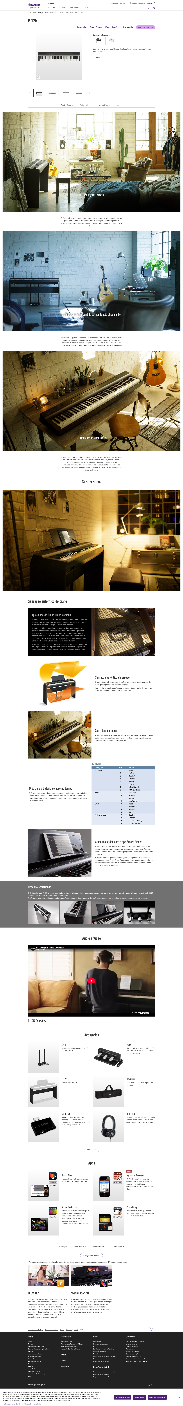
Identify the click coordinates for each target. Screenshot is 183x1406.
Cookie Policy (37, 1404)
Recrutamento (130, 1349)
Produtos (51, 7)
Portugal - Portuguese (138, 3)
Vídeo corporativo (131, 1344)
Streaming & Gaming (34, 1371)
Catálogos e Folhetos (99, 1351)
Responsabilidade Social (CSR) (135, 1361)
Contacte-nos (97, 1341)
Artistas (62, 7)
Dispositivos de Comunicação (37, 1374)
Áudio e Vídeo (85, 105)
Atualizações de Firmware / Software (104, 1356)
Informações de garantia (100, 1344)
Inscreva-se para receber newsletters (104, 1372)
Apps (119, 105)
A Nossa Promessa (132, 1346)
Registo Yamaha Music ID (101, 1367)
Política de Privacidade (23, 1404)
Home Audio (31, 1369)
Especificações (112, 27)
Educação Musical (66, 1336)
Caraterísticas (65, 105)
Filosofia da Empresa (132, 1351)
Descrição (81, 27)
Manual (95, 1354)
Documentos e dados (99, 1359)
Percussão (31, 1359)
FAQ (94, 1346)
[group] (39, 93)
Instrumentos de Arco (34, 1356)
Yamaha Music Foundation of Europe (72, 1344)
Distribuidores (114, 3)
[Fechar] (179, 1397)
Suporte (122, 3)
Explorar (88, 7)
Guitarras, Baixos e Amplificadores (38, 1349)
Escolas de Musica (66, 1341)
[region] (91, 1397)
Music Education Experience (69, 1346)
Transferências (74, 7)
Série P (76, 13)
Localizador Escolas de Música (70, 1349)
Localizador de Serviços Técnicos (103, 1349)
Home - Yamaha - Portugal (35, 13)
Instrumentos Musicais (51, 13)
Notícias (63, 1354)
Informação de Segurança (101, 1361)
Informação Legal (9, 1404)
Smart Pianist (96, 27)
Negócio (149, 3)
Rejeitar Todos (139, 1397)
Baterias (30, 1351)
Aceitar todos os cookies (157, 1397)
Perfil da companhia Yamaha (135, 1341)
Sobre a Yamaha (131, 1336)
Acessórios (103, 105)
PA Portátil (31, 1366)
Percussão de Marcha (34, 1361)
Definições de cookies (122, 1397)
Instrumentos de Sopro (35, 1354)
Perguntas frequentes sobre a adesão (104, 1377)
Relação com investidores (134, 1359)
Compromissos (130, 1354)
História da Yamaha (132, 1356)
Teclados (30, 1344)
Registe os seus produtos (101, 1374)
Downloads (128, 27)
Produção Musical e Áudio (36, 1346)
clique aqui (25, 1400)
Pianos (51, 3)
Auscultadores (32, 1364)
